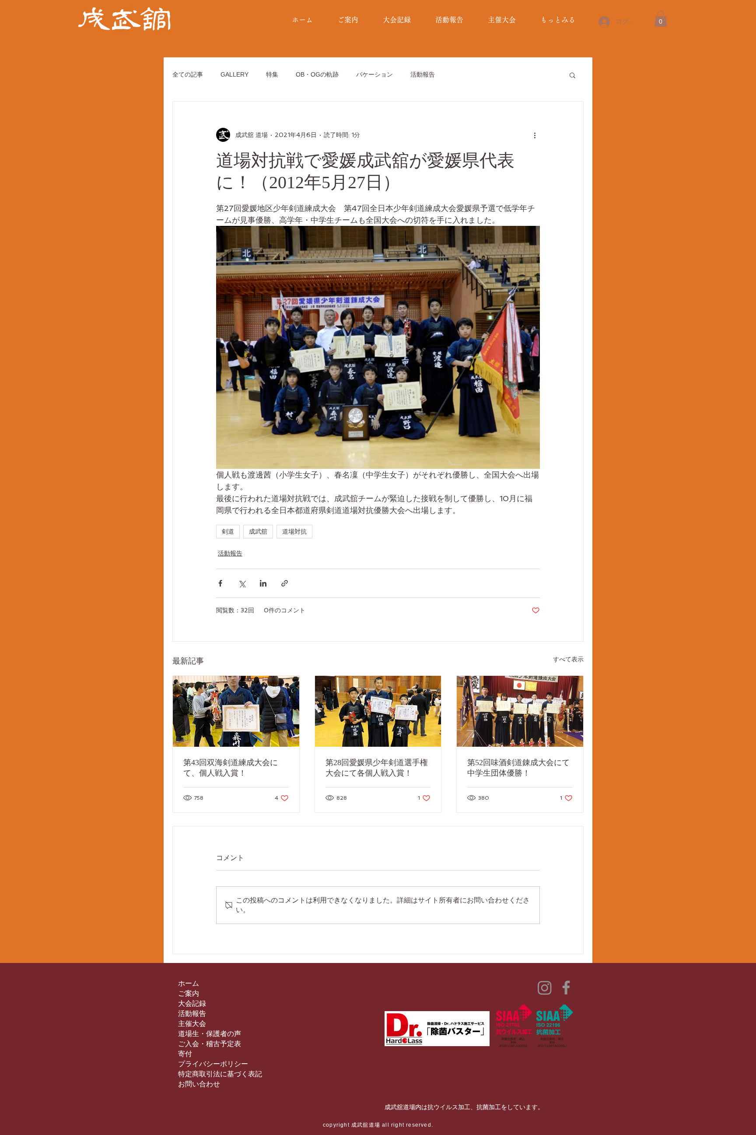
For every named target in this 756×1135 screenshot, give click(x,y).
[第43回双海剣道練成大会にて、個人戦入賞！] (236, 711)
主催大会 (192, 1023)
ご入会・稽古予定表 (209, 1043)
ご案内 (188, 993)
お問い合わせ (199, 1084)
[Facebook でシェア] (220, 583)
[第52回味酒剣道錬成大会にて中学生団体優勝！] (520, 711)
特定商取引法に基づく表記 (220, 1074)
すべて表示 (568, 659)
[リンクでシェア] (284, 583)
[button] (660, 19)
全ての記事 (187, 74)
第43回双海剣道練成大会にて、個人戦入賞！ (230, 767)
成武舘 (258, 531)
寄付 (185, 1054)
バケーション (374, 74)
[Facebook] (566, 987)
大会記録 (192, 1003)
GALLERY (234, 74)
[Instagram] (545, 987)
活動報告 (422, 74)
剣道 (228, 531)
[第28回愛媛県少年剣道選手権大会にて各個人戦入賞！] (378, 711)
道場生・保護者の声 (209, 1033)
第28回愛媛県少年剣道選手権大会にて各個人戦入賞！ (377, 767)
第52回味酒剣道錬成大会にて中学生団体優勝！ (518, 767)
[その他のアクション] (534, 135)
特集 (272, 74)
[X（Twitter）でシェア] (242, 583)
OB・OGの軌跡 (317, 74)
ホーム (188, 983)
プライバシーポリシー (213, 1064)
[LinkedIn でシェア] (263, 583)
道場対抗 (294, 531)
